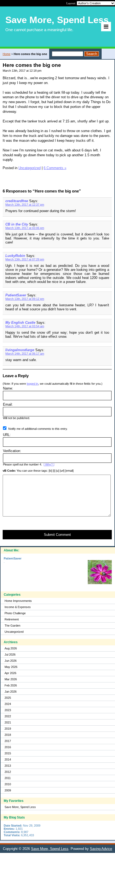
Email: (8, 404)
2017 (8, 741)
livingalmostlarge (19, 350)
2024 (8, 704)
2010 (8, 784)
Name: (8, 388)
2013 (8, 765)
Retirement (12, 619)
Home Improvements (18, 600)
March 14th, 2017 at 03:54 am (24, 326)
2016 (8, 747)
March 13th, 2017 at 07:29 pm (24, 259)
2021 (8, 722)
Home (6, 54)
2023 (8, 710)
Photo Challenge (15, 613)
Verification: (12, 451)
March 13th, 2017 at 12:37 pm (24, 204)
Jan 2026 (11, 691)
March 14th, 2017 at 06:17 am (24, 353)
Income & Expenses (18, 607)
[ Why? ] (49, 464)
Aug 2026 (11, 648)
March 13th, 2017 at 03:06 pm (24, 228)
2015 (8, 753)
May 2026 (11, 666)
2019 (8, 728)
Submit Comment (57, 535)
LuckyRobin (15, 256)
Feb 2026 (11, 685)
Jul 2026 (10, 654)
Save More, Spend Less (20, 807)
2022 (8, 716)
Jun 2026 (11, 660)
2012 (8, 771)
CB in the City (16, 224)
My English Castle (20, 323)
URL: (7, 435)
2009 (8, 790)
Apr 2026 (10, 673)
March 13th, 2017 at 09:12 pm (24, 298)
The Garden (12, 625)
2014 (8, 759)
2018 (8, 734)
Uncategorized (14, 631)
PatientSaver (15, 295)
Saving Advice (101, 849)
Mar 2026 (11, 679)
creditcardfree (16, 201)
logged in (32, 383)
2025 (8, 697)
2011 (8, 778)
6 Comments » (55, 168)
